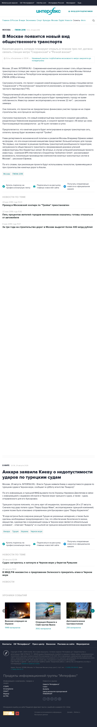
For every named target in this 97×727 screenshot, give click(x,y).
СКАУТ (5, 691)
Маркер (6, 694)
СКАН (45, 687)
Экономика (31, 20)
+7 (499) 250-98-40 (71, 667)
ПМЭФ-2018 (20, 30)
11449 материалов (12, 628)
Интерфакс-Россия (56, 3)
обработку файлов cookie (30, 664)
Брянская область (49, 374)
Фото (83, 20)
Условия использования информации (48, 712)
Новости (68, 20)
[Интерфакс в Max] (59, 699)
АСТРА (5, 696)
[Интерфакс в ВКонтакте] (52, 699)
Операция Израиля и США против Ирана (46, 623)
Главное (5, 20)
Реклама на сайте (65, 644)
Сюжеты (76, 20)
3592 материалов (43, 629)
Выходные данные (41, 715)
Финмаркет (70, 3)
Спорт (39, 20)
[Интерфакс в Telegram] (48, 699)
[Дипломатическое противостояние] (78, 618)
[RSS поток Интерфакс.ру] (55, 699)
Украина (24, 531)
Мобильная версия (10, 3)
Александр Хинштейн (12, 374)
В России (14, 20)
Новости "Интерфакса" (51, 684)
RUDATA (46, 689)
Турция (15, 531)
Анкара (6, 531)
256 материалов (73, 628)
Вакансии (50, 644)
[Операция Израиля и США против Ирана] (48, 619)
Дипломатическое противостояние (75, 622)
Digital (61, 20)
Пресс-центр (38, 644)
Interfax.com (41, 3)
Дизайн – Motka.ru (73, 712)
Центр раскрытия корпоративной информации (55, 693)
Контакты (6, 644)
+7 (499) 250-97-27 (17, 669)
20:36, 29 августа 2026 (19, 466)
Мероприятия (82, 644)
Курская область (31, 374)
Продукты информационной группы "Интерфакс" (40, 676)
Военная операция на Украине (16, 622)
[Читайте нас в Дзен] (44, 699)
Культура (46, 20)
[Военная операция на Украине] (17, 618)
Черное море (36, 531)
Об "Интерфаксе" (27, 3)
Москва (54, 20)
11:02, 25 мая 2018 (33, 30)
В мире (22, 20)
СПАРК (6, 686)
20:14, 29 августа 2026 (21, 243)
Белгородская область (69, 374)
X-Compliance (8, 689)
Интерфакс (48, 11)
